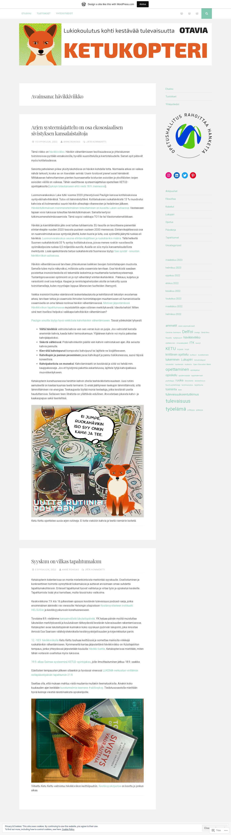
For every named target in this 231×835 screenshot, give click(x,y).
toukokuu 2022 (173, 298)
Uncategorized (173, 245)
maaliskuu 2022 (174, 306)
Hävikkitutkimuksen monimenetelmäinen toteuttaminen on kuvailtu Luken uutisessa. (80, 208)
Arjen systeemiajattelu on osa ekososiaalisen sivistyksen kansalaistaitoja (77, 130)
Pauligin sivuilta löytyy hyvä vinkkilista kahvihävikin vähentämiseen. (70, 320)
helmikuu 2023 (173, 267)
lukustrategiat (199, 360)
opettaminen (177, 369)
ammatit (171, 326)
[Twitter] (185, 175)
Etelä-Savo (205, 332)
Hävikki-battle (97, 648)
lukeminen (173, 359)
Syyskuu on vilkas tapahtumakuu (66, 561)
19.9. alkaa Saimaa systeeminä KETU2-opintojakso (61, 661)
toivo (180, 390)
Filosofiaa (171, 199)
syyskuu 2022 (173, 275)
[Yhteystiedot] (197, 13)
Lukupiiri (170, 214)
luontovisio (179, 364)
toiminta (171, 389)
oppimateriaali (197, 375)
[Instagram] (169, 175)
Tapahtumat (172, 237)
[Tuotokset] (189, 13)
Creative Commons (173, 332)
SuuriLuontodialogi (173, 385)
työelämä (176, 409)
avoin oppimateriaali (186, 326)
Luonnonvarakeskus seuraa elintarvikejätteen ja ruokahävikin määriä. (81, 238)
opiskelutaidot (184, 375)
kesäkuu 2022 (173, 291)
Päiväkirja (171, 229)
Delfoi (187, 331)
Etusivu (26, 13)
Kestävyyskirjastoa (110, 786)
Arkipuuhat (171, 191)
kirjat (187, 349)
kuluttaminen (203, 355)
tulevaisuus (178, 401)
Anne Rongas (71, 141)
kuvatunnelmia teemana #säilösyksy (81, 687)
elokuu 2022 (172, 283)
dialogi (197, 332)
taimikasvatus (187, 385)
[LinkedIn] (177, 175)
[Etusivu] (181, 13)
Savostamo (189, 381)
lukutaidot (170, 364)
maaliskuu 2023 (174, 260)
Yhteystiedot (64, 13)
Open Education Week (202, 364)
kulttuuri (193, 355)
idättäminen (170, 343)
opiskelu (171, 375)
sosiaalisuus (200, 381)
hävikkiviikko (56, 151)
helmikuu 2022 (173, 314)
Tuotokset (44, 13)
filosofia (169, 338)
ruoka (179, 380)
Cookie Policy (68, 829)
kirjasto (180, 349)
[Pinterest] (193, 175)
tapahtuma (198, 385)
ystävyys (199, 410)
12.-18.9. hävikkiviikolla (45, 640)
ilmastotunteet (182, 343)
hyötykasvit (177, 338)
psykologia (170, 381)
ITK (191, 343)
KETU (171, 348)
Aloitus (143, 4)
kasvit (198, 343)
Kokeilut (170, 206)
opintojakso (195, 370)
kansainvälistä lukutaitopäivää (77, 618)
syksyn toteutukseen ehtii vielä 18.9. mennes (75, 186)
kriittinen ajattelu (177, 354)
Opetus (169, 222)
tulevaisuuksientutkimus (182, 394)
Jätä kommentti (96, 141)
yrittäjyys (191, 410)
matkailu (188, 364)
